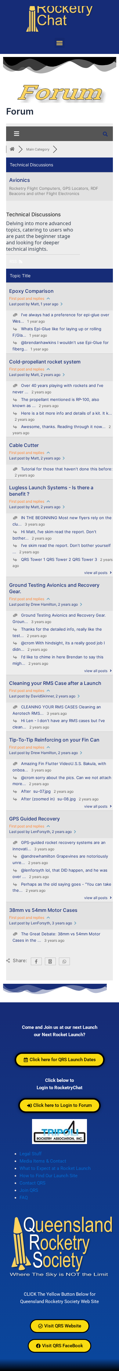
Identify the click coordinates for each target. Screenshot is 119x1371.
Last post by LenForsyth (40, 831)
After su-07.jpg (36, 791)
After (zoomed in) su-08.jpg (48, 798)
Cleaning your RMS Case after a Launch (55, 683)
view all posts (96, 572)
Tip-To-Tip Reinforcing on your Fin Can (54, 740)
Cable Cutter (24, 445)
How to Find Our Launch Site (49, 1175)
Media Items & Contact (43, 1161)
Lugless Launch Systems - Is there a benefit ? (51, 490)
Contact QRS (32, 1183)
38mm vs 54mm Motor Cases (43, 910)
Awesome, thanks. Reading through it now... (63, 426)
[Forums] (12, 149)
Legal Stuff (30, 1154)
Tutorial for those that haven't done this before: (67, 468)
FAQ (24, 1197)
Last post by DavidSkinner (42, 696)
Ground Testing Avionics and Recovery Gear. (54, 588)
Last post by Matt (33, 304)
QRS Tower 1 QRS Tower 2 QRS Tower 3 (59, 559)
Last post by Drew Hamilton (43, 604)
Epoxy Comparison (31, 291)
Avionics (19, 180)
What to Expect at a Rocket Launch (55, 1168)
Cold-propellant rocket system (45, 362)
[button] (60, 43)
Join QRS (29, 1190)
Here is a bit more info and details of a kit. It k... (66, 413)
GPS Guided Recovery (34, 819)
